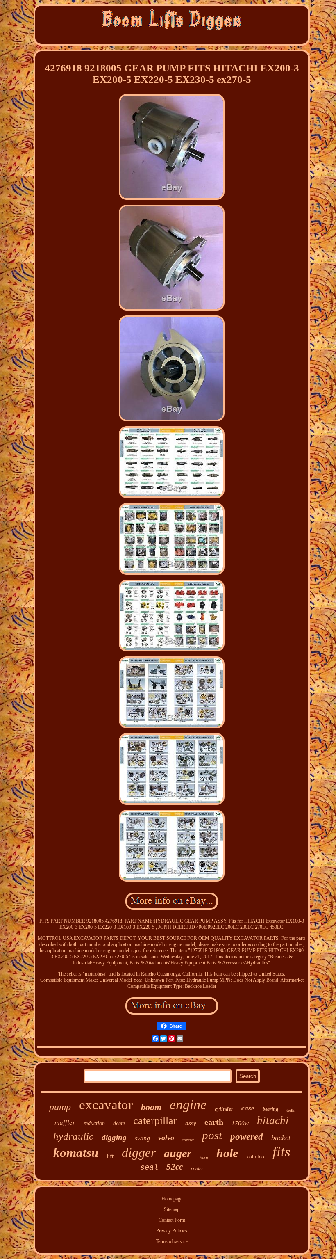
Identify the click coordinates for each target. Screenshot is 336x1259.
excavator (106, 1104)
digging (114, 1137)
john (204, 1157)
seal (149, 1167)
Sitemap (171, 1209)
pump (60, 1106)
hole (227, 1153)
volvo (166, 1137)
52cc (174, 1167)
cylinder (224, 1109)
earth (213, 1121)
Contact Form (172, 1220)
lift (110, 1156)
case (247, 1108)
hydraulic (73, 1136)
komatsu (75, 1152)
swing (142, 1138)
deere (119, 1123)
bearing (270, 1109)
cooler (197, 1169)
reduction (94, 1123)
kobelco (255, 1157)
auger (177, 1153)
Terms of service (172, 1241)
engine (188, 1104)
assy (190, 1123)
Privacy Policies (171, 1231)
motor (188, 1139)
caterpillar (155, 1120)
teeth (290, 1110)
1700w (240, 1123)
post (212, 1135)
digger (139, 1152)
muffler (64, 1122)
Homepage (171, 1199)
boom (151, 1107)
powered (246, 1136)
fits (281, 1152)
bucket (281, 1137)
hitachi (273, 1120)
